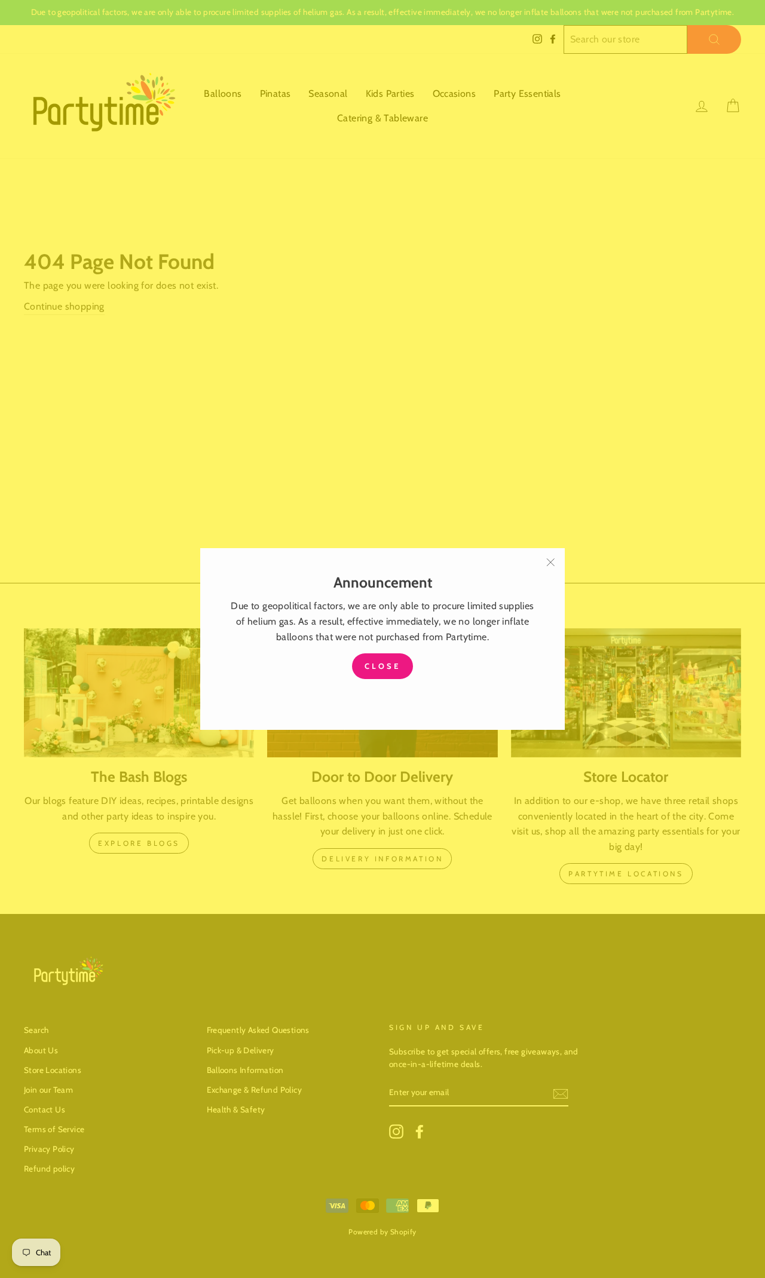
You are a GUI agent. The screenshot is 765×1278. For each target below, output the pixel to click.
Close (382, 666)
